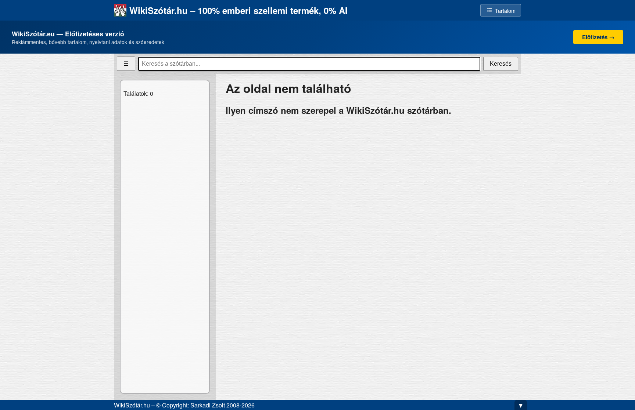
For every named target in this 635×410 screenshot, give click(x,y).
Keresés (501, 64)
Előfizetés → (598, 37)
